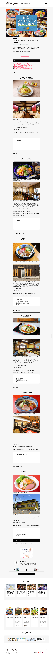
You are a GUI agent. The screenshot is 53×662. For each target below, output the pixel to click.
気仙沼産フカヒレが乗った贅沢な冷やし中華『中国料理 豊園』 (23, 68)
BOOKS (22, 3)
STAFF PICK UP (27, 3)
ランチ (17, 44)
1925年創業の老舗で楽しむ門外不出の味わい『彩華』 (22, 64)
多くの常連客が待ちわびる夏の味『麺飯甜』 (20, 67)
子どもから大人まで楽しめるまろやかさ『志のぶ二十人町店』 (23, 65)
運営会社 (14, 653)
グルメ (15, 44)
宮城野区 (24, 44)
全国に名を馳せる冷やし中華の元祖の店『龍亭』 (21, 63)
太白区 (27, 44)
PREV (15, 569)
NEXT (38, 569)
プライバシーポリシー (8, 653)
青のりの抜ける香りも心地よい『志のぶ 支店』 (20, 66)
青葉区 (20, 44)
